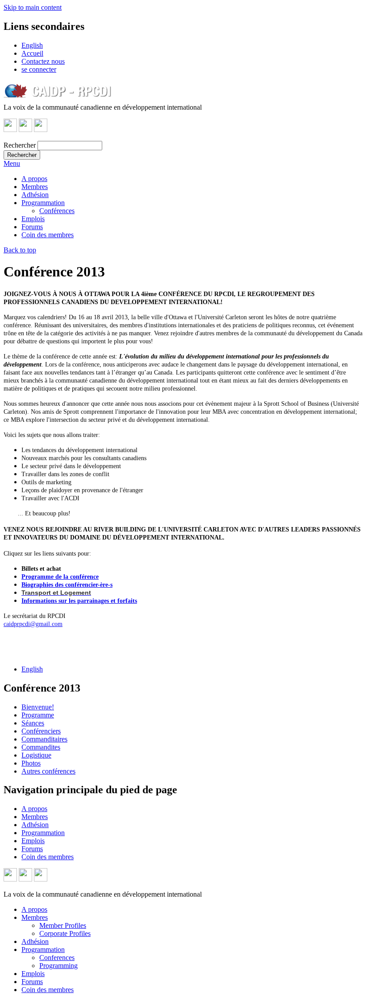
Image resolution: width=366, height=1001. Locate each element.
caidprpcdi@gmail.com (33, 624)
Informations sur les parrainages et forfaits (79, 600)
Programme (37, 715)
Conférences (57, 210)
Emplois (33, 218)
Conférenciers (41, 731)
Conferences (57, 957)
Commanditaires (44, 739)
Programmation (43, 202)
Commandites (40, 747)
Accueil (32, 53)
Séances (32, 723)
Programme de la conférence (60, 576)
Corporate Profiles (65, 933)
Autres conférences (48, 771)
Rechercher (20, 145)
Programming (58, 965)
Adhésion (35, 194)
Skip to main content (33, 7)
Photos (31, 763)
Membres (34, 186)
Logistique (36, 755)
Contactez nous (43, 61)
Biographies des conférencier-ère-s (66, 584)
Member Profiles (62, 925)
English (32, 45)
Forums (32, 227)
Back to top (20, 250)
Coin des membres (47, 235)
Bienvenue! (37, 707)
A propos (34, 178)
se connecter (38, 69)
